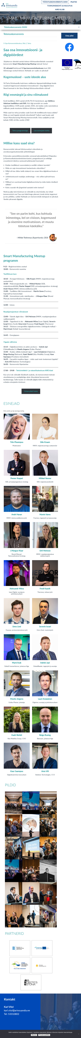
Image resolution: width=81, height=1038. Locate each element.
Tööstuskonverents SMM (55, 2)
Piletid (74, 2)
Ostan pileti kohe (31, 391)
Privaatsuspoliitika (44, 1035)
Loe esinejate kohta (41, 130)
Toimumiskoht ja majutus (59, 5)
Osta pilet (69, 35)
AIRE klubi (60, 9)
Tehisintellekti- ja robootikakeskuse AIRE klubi (34, 370)
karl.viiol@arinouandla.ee (17, 1010)
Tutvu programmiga (20, 130)
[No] (79, 1034)
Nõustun (34, 1035)
